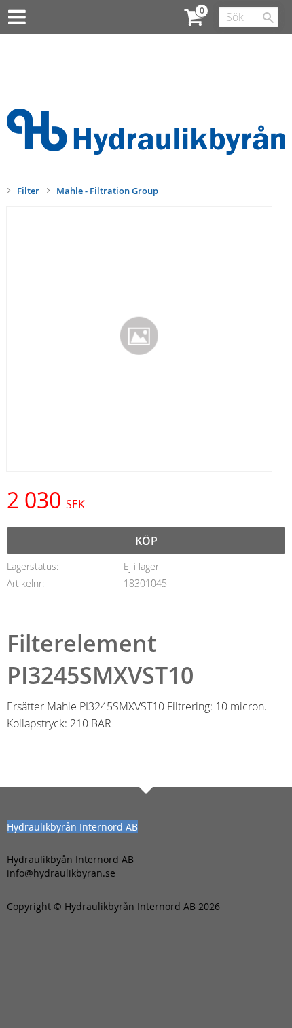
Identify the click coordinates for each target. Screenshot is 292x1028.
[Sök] (268, 17)
